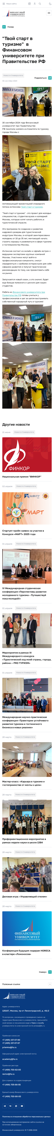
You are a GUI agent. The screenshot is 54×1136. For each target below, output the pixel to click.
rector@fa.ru (8, 1074)
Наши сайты (11, 4)
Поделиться (40, 78)
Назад (10, 27)
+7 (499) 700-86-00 (11, 1096)
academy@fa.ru (9, 1059)
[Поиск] (39, 3)
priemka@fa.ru (9, 1047)
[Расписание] (29, 3)
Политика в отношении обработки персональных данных (26, 1116)
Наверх (43, 972)
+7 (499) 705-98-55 (11, 1084)
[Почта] (45, 3)
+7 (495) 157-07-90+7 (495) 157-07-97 (11, 1041)
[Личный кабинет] (34, 3)
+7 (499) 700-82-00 (11, 1069)
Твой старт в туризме (32, 207)
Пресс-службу (37, 1023)
